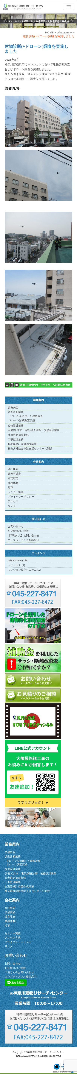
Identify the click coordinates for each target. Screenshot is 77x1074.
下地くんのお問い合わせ (19, 972)
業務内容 (13, 407)
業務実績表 (14, 473)
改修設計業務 (16, 425)
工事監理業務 (16, 439)
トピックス (14, 565)
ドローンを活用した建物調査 (26, 416)
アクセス (13, 501)
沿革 (10, 487)
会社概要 (13, 469)
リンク (12, 505)
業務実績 (10, 912)
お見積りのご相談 (18, 530)
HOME (49, 32)
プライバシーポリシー (21, 496)
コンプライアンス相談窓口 (23, 540)
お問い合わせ (16, 526)
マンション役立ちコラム (22, 569)
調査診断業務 (16, 412)
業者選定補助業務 (18, 434)
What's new (64, 32)
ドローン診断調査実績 (22, 420)
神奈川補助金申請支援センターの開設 (30, 448)
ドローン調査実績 (16, 864)
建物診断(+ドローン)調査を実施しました (37, 48)
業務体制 (13, 482)
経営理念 (13, 478)
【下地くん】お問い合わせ (23, 535)
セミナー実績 (16, 492)
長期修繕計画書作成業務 (22, 444)
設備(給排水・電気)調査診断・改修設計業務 (33, 430)
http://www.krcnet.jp (27, 1055)
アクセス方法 (13, 937)
